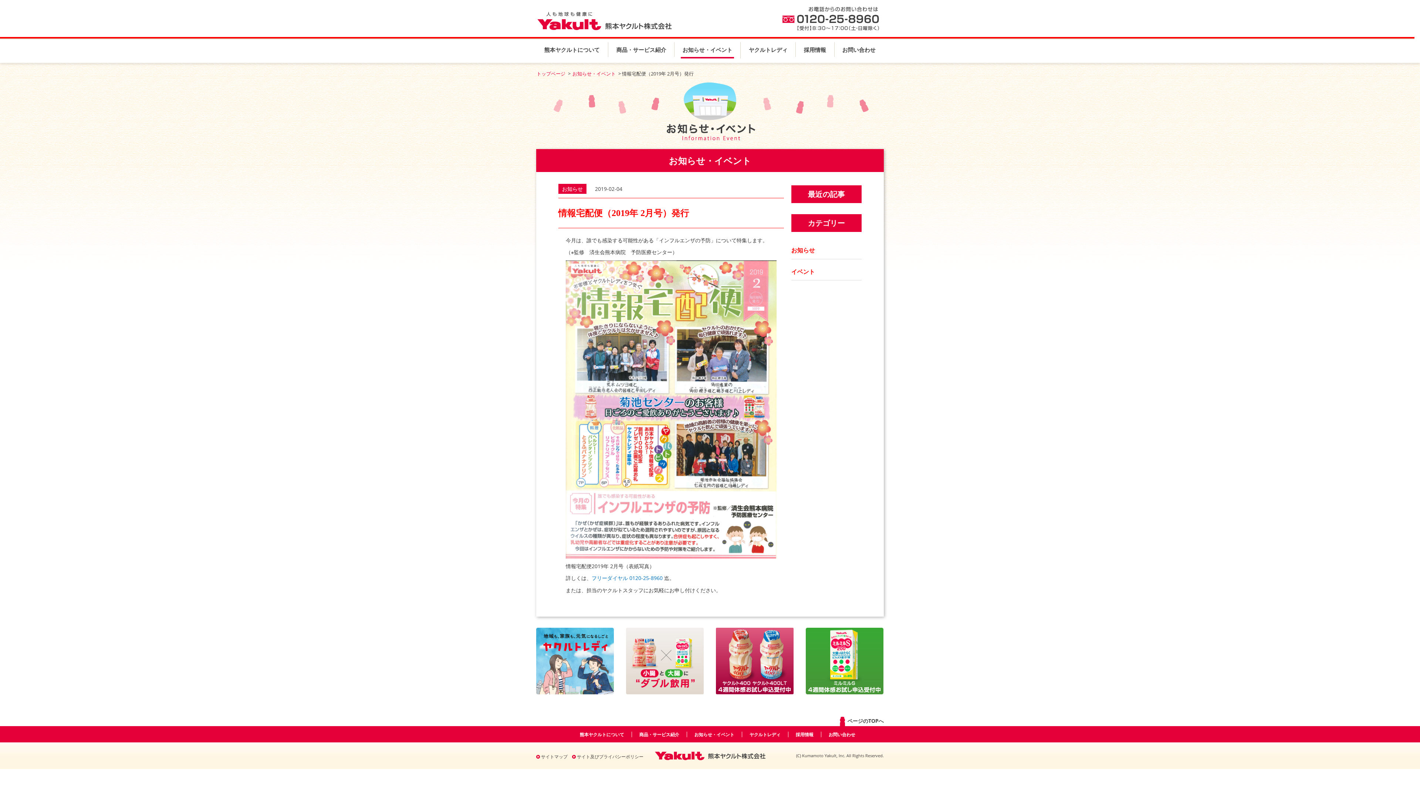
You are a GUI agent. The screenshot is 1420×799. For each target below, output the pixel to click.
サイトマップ (554, 757)
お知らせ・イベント (708, 49)
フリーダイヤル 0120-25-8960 (627, 577)
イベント (803, 271)
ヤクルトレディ (768, 49)
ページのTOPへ (865, 720)
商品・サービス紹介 (641, 49)
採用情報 (815, 49)
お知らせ (803, 250)
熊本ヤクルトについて (572, 49)
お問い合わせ (859, 49)
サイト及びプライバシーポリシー (609, 757)
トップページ (551, 73)
